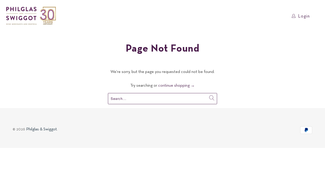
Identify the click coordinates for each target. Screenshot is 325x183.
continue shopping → (176, 86)
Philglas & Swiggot (41, 129)
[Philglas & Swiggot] (31, 16)
